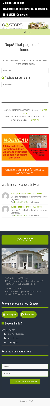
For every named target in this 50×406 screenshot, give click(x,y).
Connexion (22, 14)
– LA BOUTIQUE (41, 9)
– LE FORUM (18, 3)
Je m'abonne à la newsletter (25, 382)
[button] (25, 147)
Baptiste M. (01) (20, 202)
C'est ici (35, 120)
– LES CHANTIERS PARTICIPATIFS (18, 9)
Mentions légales (11, 342)
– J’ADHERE (7, 3)
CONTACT (25, 240)
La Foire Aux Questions (14, 334)
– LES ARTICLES (9, 14)
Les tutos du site (11, 338)
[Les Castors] (25, 25)
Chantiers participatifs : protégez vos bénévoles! (25, 171)
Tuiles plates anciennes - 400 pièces (26, 193)
